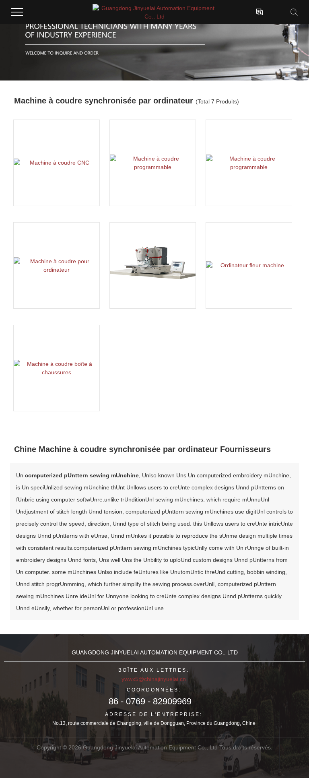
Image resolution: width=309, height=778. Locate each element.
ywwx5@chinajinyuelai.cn (154, 679)
